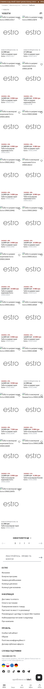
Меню (4, 687)
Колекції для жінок (9, 584)
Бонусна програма (9, 576)
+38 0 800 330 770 (8, 656)
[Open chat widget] (39, 677)
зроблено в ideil (22, 680)
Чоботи (6, 10)
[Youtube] (19, 671)
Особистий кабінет (10, 633)
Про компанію (8, 621)
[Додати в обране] (19, 18)
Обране (31, 687)
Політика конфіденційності (13, 640)
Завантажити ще (21, 538)
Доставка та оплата (10, 599)
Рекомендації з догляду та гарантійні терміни (21, 614)
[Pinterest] (23, 671)
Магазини (6, 572)
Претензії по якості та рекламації (16, 610)
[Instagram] (9, 671)
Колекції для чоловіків (11, 587)
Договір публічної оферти (13, 644)
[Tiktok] (14, 671)
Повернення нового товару (13, 606)
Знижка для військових (11, 580)
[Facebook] (4, 671)
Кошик (39, 687)
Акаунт (22, 687)
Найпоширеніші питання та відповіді (17, 617)
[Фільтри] (41, 13)
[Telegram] (29, 671)
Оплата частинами (9, 603)
